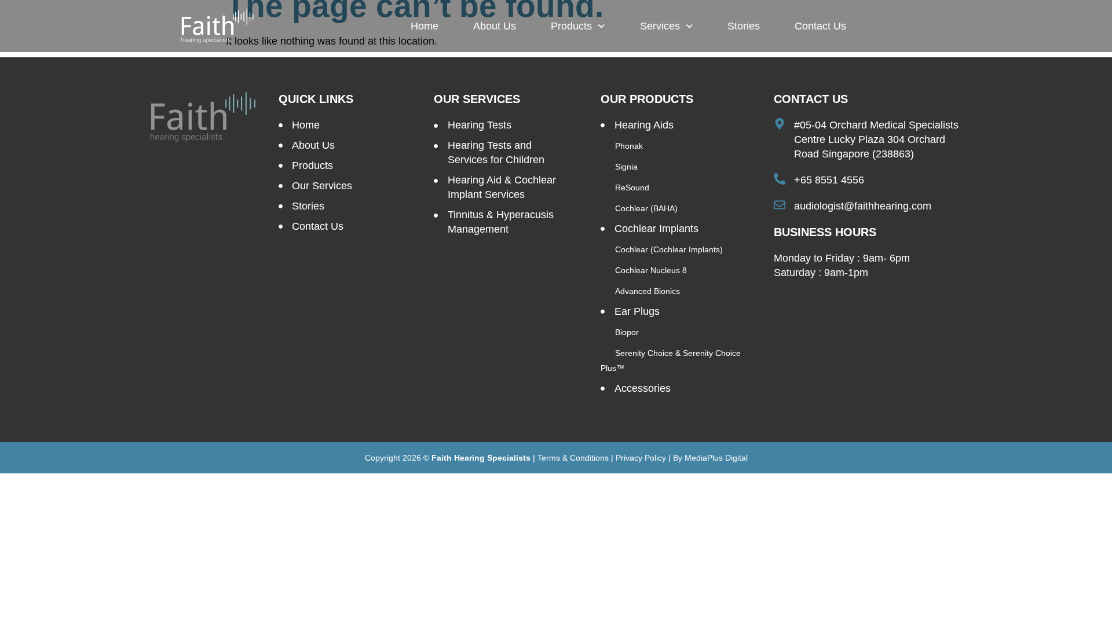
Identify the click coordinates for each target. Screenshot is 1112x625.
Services (660, 26)
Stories (743, 26)
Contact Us (820, 26)
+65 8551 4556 (829, 180)
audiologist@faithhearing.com (862, 206)
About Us (494, 26)
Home (424, 26)
